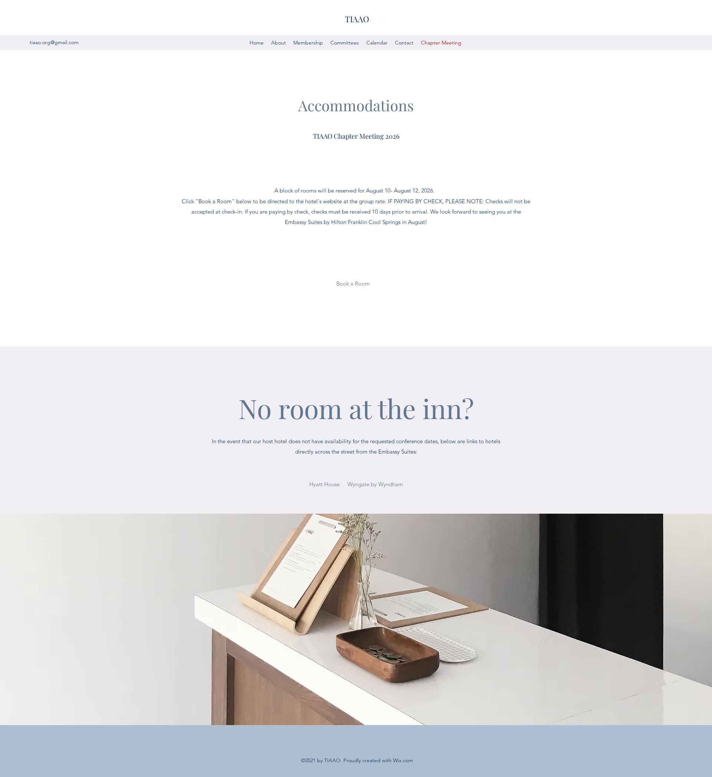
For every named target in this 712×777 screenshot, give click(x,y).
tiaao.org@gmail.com (54, 42)
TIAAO (357, 18)
